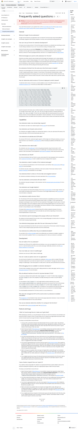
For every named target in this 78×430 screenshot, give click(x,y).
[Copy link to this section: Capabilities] (27, 120)
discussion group (51, 352)
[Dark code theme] (62, 88)
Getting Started (60, 52)
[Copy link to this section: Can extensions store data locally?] (38, 145)
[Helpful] (62, 13)
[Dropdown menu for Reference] (32, 7)
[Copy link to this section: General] (25, 32)
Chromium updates (40, 417)
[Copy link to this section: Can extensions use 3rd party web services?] (43, 129)
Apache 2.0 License (26, 406)
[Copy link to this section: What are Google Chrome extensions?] (40, 35)
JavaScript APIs (55, 63)
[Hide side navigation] (14, 428)
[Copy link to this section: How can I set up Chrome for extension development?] (49, 42)
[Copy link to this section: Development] (28, 238)
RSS (58, 422)
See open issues (19, 419)
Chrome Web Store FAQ (48, 26)
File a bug (18, 417)
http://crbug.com (36, 329)
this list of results (59, 375)
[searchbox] (7, 11)
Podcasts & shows (40, 422)
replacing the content (30, 209)
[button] (7, 24)
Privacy (21, 427)
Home (20, 13)
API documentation (52, 176)
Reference (29, 7)
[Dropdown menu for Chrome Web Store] (49, 7)
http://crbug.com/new (53, 342)
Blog (31, 1)
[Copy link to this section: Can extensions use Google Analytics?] (40, 187)
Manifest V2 (21, 5)
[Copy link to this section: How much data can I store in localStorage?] (43, 251)
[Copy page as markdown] (58, 17)
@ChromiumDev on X (61, 417)
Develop (15, 7)
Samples (36, 7)
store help (52, 28)
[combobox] (55, 1)
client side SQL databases (45, 151)
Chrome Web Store (44, 7)
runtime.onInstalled (32, 233)
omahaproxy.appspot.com (24, 84)
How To (20, 7)
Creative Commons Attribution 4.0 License (49, 405)
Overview (3, 7)
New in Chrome (37, 1)
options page (48, 259)
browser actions (56, 164)
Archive (38, 421)
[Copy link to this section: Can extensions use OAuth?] (34, 155)
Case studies (26, 1)
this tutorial (59, 191)
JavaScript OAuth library (27, 158)
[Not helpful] (64, 13)
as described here (37, 140)
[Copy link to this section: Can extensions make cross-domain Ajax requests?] (47, 123)
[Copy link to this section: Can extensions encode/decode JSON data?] (43, 136)
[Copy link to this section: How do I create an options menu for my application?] (48, 257)
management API (24, 298)
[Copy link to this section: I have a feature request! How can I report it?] (44, 362)
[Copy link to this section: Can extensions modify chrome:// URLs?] (41, 196)
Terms (18, 427)
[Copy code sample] (64, 88)
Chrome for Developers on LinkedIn (64, 421)
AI (24, 7)
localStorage (31, 148)
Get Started (9, 7)
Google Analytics (48, 189)
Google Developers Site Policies (42, 406)
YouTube (59, 419)
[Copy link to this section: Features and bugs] (32, 309)
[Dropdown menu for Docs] (21, 1)
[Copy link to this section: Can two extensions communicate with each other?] (47, 180)
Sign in (75, 1)
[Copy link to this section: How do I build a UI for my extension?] (39, 242)
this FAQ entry (43, 305)
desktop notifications (23, 170)
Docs (19, 1)
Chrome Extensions (11, 5)
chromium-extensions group (41, 28)
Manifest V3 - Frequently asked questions (57, 20)
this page (44, 125)
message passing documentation (53, 182)
